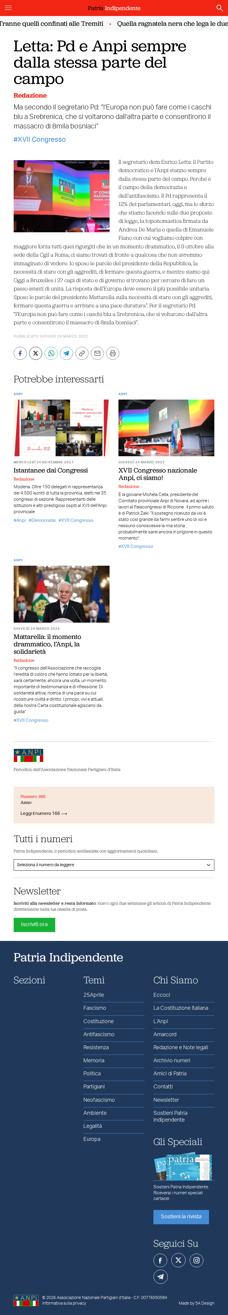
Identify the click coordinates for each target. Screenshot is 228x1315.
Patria (114, 8)
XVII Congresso (42, 139)
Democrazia (43, 520)
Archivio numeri (171, 1060)
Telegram (160, 1277)
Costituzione (98, 1021)
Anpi (18, 394)
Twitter (178, 1260)
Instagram (196, 1260)
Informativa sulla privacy (64, 1303)
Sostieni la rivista (181, 1216)
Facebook (160, 1260)
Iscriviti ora (34, 924)
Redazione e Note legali (180, 1047)
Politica (92, 1074)
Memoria (93, 1060)
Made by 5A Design (196, 1303)
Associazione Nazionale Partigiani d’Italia (93, 1298)
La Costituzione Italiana (180, 1008)
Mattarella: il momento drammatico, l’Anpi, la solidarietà (47, 644)
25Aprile (93, 995)
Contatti (163, 1087)
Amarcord (164, 1034)
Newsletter (166, 1100)
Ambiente (95, 1113)
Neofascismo (99, 1100)
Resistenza (96, 1047)
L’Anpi (160, 1021)
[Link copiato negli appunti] (81, 353)
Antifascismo (99, 1034)
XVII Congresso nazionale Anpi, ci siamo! (157, 474)
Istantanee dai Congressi (51, 470)
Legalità (92, 1126)
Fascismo (94, 1008)
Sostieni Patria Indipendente (170, 1117)
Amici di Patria (169, 1074)
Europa (91, 1139)
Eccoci (161, 995)
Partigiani (94, 1087)
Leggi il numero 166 (40, 813)
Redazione (30, 95)
